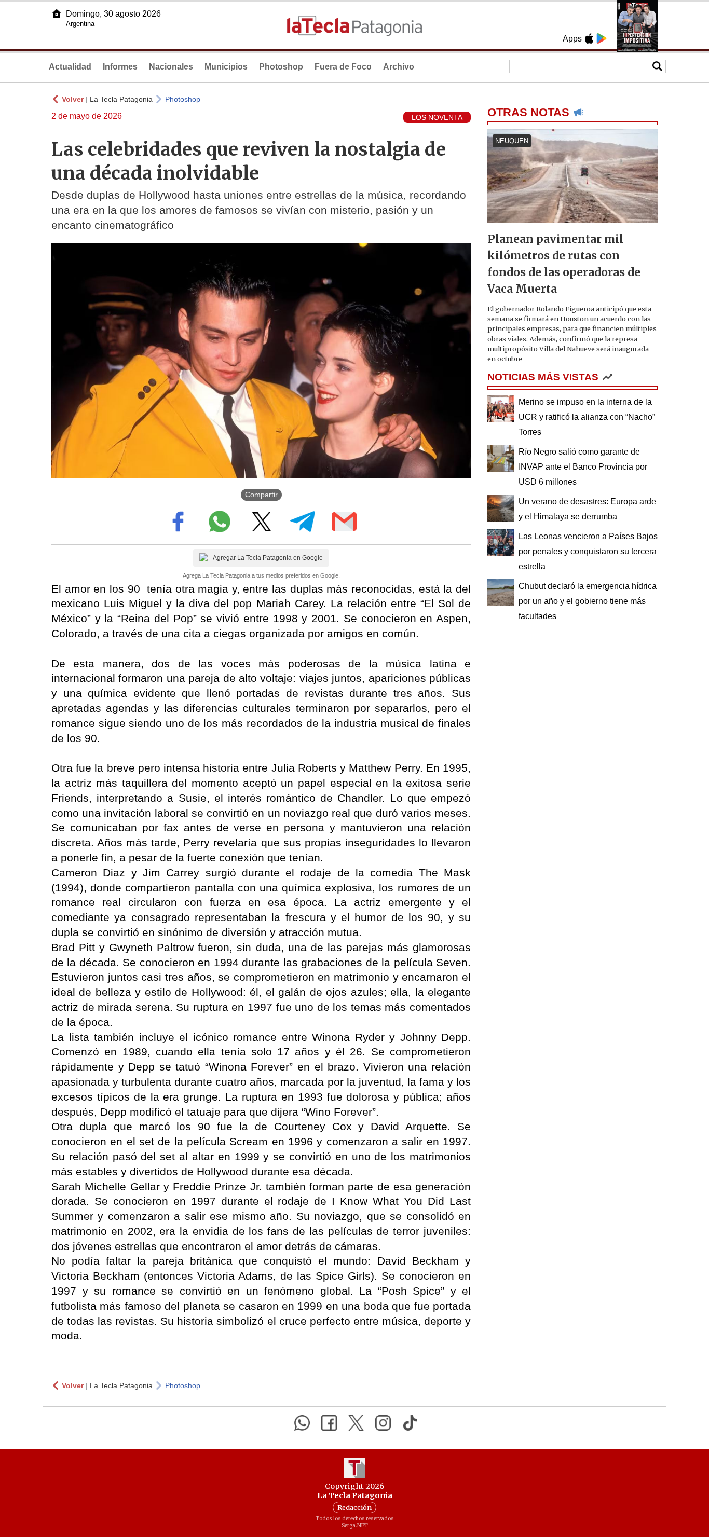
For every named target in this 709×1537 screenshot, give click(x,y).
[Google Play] (601, 38)
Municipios (226, 66)
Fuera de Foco (343, 66)
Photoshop (281, 66)
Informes (120, 66)
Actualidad (70, 66)
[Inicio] (56, 13)
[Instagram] (383, 1423)
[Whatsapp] (302, 1423)
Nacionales (171, 66)
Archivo (398, 66)
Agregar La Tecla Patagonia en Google (268, 557)
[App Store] (589, 38)
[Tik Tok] (410, 1423)
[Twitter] (356, 1423)
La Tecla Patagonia (121, 99)
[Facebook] (329, 1423)
